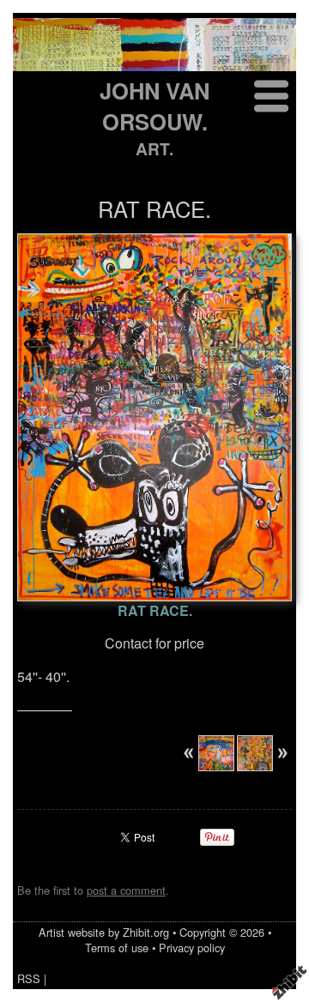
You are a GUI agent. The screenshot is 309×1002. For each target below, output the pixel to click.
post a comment (126, 890)
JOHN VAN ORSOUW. (154, 106)
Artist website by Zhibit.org (104, 932)
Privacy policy (192, 947)
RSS (28, 978)
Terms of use (116, 947)
